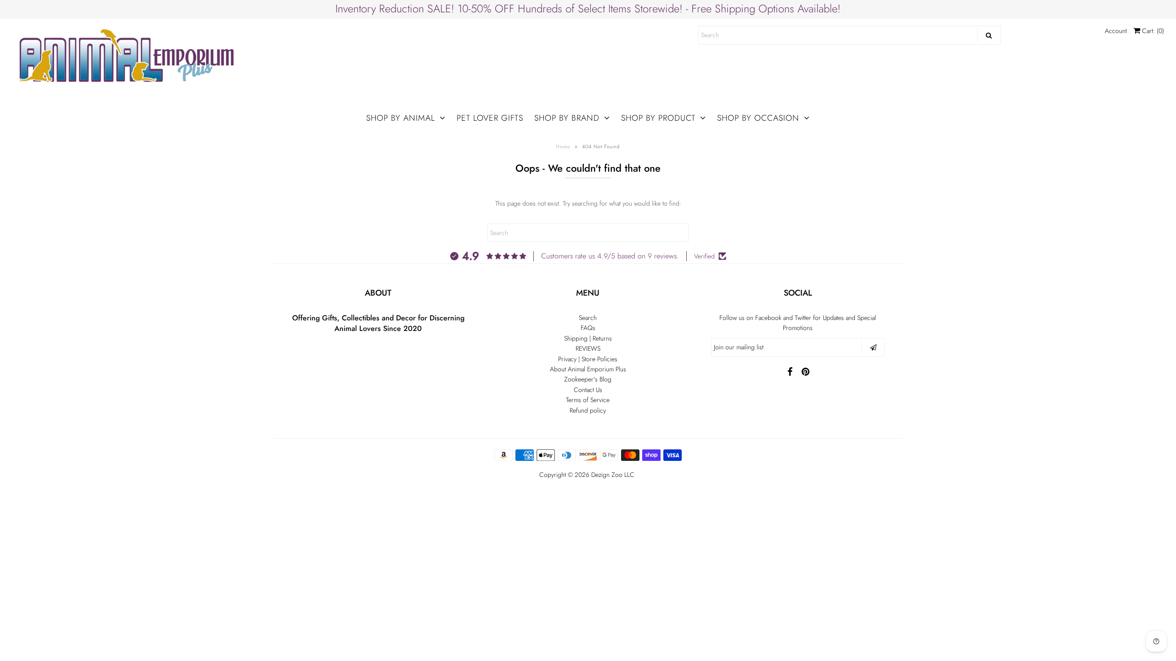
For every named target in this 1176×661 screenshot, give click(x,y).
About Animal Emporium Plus (588, 369)
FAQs (588, 327)
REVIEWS (588, 348)
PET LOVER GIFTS (490, 118)
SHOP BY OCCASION (758, 118)
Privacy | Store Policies (587, 359)
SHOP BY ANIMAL (400, 118)
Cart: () (1152, 30)
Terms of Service (588, 399)
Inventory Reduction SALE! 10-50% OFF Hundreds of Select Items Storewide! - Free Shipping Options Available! (588, 8)
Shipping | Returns (588, 338)
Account (1116, 30)
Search (588, 317)
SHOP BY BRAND (566, 118)
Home (563, 146)
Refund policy (588, 410)
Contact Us (588, 389)
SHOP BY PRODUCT (658, 118)
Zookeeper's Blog (587, 379)
